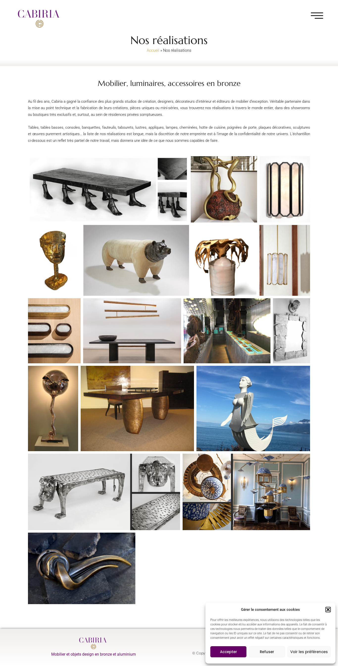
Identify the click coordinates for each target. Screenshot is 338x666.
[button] (328, 609)
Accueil (153, 50)
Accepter (228, 651)
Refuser (267, 651)
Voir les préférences (309, 651)
